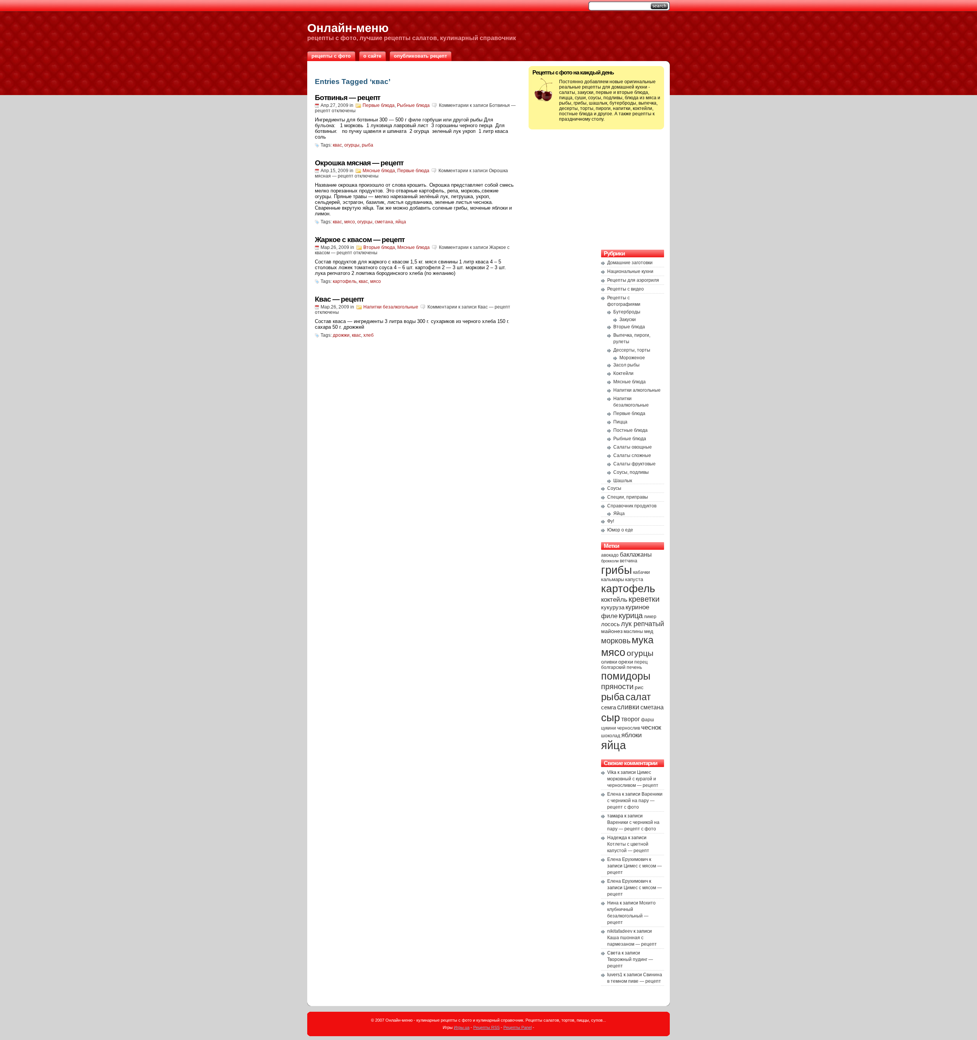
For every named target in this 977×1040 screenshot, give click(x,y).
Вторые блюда (379, 247)
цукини (608, 728)
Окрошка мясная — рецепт (359, 163)
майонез (611, 631)
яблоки (631, 735)
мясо (349, 221)
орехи (625, 662)
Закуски (627, 319)
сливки (628, 707)
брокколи (610, 561)
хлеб (368, 335)
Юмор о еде (620, 530)
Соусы (614, 488)
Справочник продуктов (631, 506)
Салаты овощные (632, 447)
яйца (400, 221)
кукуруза (612, 607)
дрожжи (341, 335)
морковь (615, 640)
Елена (614, 794)
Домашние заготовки (630, 262)
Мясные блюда (379, 170)
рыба (367, 145)
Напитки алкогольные (637, 390)
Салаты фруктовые (634, 464)
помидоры (625, 676)
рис (639, 687)
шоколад (610, 735)
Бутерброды (626, 312)
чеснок (651, 727)
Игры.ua (461, 1027)
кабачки (641, 572)
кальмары (612, 579)
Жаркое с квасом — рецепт (360, 240)
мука (642, 640)
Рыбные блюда (413, 105)
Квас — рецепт (339, 299)
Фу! (610, 521)
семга (608, 707)
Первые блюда (379, 105)
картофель (344, 281)
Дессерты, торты (631, 350)
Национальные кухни (630, 271)
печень (634, 667)
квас (337, 145)
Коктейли (623, 373)
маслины (633, 631)
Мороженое (632, 357)
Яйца (619, 513)
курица (631, 615)
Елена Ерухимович (627, 859)
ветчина (628, 561)
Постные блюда (630, 430)
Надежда (617, 837)
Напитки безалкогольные (390, 307)
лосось (610, 624)
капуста (634, 579)
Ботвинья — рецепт (347, 98)
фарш (647, 719)
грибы (616, 570)
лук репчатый (642, 624)
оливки (609, 662)
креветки (644, 599)
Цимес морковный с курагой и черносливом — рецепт (632, 779)
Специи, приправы (627, 497)
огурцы (352, 145)
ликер (650, 616)
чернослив (628, 728)
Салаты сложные (632, 455)
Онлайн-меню (348, 27)
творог (630, 718)
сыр (610, 717)
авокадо (610, 555)
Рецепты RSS (486, 1027)
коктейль (614, 599)
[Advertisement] (596, 188)
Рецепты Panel (517, 1027)
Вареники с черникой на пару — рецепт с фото (635, 800)
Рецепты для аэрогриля (633, 280)
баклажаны (636, 554)
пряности (617, 686)
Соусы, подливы (631, 472)
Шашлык (622, 480)
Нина (613, 903)
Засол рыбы (626, 365)
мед (648, 631)
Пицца (620, 422)
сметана (384, 221)
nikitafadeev (619, 931)
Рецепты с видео (625, 289)
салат (638, 696)
